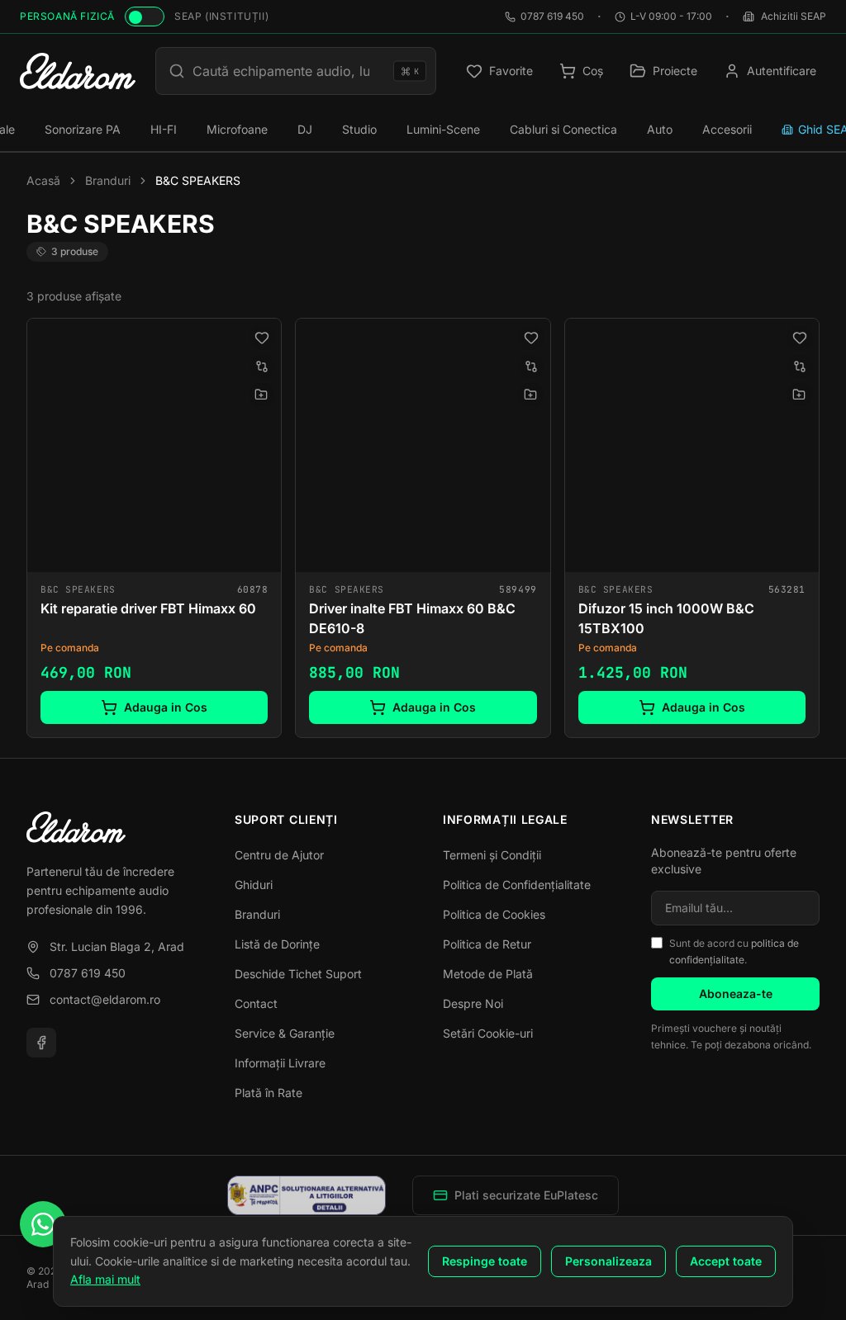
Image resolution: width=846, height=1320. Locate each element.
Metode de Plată (488, 974)
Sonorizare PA (83, 129)
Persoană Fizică (67, 16)
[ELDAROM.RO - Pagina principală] (110, 827)
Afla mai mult (105, 1279)
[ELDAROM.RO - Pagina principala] (77, 71)
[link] (154, 528)
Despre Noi (473, 1003)
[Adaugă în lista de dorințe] (262, 337)
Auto (660, 129)
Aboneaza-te (735, 993)
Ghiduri (254, 885)
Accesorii (727, 129)
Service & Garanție (285, 1033)
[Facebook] (41, 1042)
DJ (304, 129)
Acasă (43, 180)
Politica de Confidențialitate (517, 885)
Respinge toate (484, 1261)
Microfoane (237, 129)
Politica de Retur (487, 944)
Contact (256, 1003)
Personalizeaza (608, 1261)
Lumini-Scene (443, 129)
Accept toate (726, 1261)
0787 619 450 (552, 16)
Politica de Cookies (494, 914)
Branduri (108, 180)
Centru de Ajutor (279, 855)
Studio (359, 129)
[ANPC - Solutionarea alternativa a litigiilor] (307, 1195)
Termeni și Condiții (492, 855)
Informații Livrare (280, 1063)
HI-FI (163, 129)
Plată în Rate (268, 1093)
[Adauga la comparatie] (262, 366)
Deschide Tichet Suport (298, 974)
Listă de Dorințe (277, 944)
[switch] (144, 16)
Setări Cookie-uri (488, 1033)
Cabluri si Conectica (563, 129)
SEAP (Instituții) (221, 16)
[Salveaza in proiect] (261, 394)
